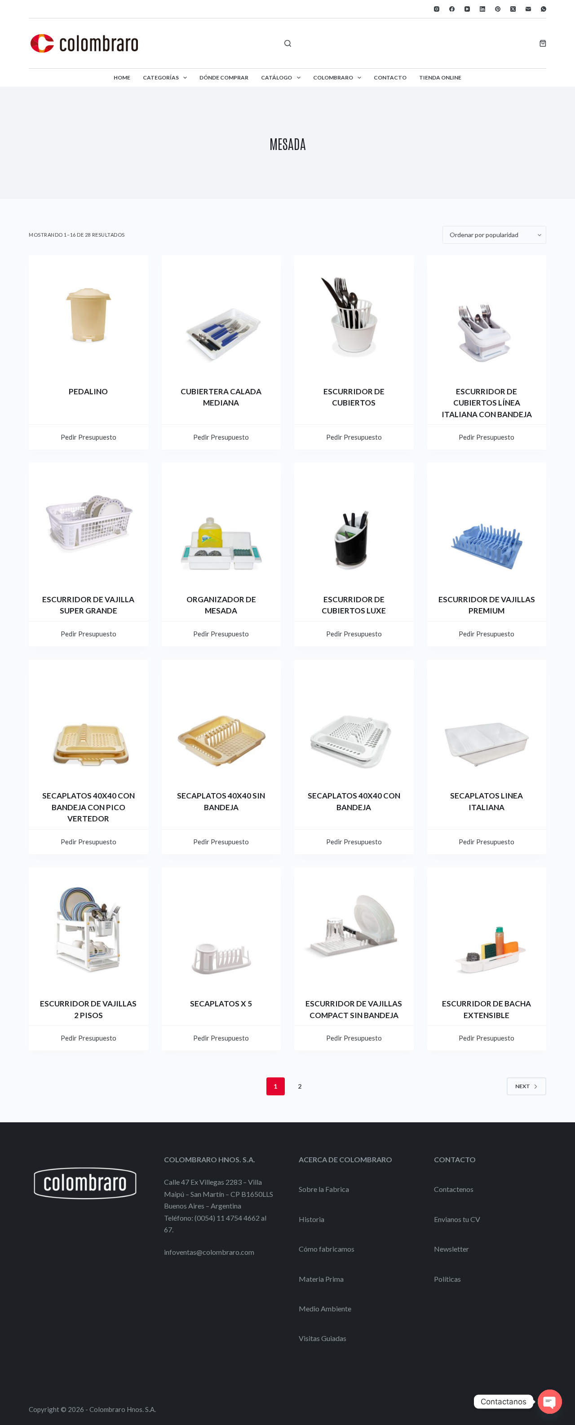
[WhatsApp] (543, 9)
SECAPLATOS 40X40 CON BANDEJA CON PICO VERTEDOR (88, 807)
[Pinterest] (497, 9)
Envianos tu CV (457, 1219)
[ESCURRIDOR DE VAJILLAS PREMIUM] (487, 522)
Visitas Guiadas (322, 1338)
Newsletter (451, 1248)
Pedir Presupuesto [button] (88, 437)
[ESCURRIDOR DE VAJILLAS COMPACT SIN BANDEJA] (354, 927)
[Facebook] (452, 9)
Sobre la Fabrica (324, 1189)
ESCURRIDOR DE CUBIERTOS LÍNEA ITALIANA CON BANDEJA (487, 403)
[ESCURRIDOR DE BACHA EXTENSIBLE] (487, 927)
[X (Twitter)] (513, 9)
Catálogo (276, 77)
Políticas (447, 1279)
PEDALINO (88, 391)
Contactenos (453, 1189)
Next (522, 1086)
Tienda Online (440, 77)
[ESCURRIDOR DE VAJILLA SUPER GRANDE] (88, 522)
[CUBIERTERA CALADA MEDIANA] (221, 315)
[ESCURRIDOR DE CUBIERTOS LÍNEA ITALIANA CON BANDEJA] (487, 315)
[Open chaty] (550, 1402)
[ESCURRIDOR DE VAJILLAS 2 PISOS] (88, 927)
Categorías (161, 77)
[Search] (287, 43)
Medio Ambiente (325, 1308)
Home (122, 77)
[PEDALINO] (88, 315)
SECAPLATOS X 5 (221, 1003)
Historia (311, 1219)
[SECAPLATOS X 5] (221, 927)
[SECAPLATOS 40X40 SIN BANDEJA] (221, 719)
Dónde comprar (223, 77)
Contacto (390, 77)
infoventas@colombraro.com (209, 1252)
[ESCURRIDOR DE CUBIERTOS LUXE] (354, 522)
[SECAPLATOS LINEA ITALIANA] (487, 719)
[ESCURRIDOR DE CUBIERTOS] (354, 315)
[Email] (528, 9)
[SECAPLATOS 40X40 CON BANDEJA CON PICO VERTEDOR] (88, 719)
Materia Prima (321, 1279)
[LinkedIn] (482, 9)
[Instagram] (436, 9)
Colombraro (333, 77)
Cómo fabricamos (326, 1248)
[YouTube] (467, 9)
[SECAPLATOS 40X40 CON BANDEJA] (354, 719)
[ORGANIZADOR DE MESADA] (221, 522)
